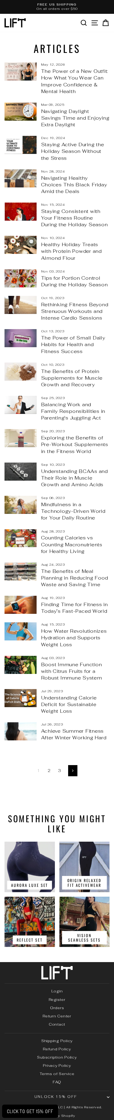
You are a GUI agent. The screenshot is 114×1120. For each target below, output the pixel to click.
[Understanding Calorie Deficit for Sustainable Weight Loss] (21, 698)
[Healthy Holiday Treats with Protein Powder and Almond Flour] (21, 245)
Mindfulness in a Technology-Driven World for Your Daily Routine (73, 511)
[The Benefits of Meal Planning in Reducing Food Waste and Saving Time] (21, 572)
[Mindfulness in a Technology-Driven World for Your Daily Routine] (21, 505)
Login (57, 991)
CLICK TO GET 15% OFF (30, 1111)
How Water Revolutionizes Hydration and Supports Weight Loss (74, 637)
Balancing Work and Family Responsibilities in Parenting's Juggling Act (73, 411)
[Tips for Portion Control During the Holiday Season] (21, 278)
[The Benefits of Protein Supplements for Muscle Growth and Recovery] (21, 372)
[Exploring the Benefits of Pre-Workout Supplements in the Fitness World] (21, 438)
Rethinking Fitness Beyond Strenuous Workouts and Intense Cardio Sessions (74, 311)
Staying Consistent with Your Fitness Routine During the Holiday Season (74, 218)
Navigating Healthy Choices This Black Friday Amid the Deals (74, 184)
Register (57, 999)
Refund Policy (57, 1049)
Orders (57, 1007)
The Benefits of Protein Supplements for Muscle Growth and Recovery (72, 378)
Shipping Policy (57, 1040)
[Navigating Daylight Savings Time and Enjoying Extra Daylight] (21, 112)
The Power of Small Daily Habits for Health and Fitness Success (73, 344)
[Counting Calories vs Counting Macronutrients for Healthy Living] (21, 538)
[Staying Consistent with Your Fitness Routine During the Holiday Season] (21, 212)
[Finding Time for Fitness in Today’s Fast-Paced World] (21, 605)
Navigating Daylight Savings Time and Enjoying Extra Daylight (75, 118)
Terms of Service (57, 1073)
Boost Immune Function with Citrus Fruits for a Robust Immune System (71, 671)
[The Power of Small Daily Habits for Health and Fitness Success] (21, 338)
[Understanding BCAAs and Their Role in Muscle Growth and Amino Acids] (21, 472)
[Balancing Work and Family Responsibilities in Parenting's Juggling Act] (21, 405)
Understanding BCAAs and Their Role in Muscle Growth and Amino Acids (74, 478)
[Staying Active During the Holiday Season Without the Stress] (21, 145)
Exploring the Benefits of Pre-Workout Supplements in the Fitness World (74, 444)
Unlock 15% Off (55, 1096)
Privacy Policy (57, 1065)
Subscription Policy (57, 1057)
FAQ (57, 1082)
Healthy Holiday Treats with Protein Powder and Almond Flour (71, 251)
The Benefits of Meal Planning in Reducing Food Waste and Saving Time (74, 578)
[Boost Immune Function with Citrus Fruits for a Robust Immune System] (21, 665)
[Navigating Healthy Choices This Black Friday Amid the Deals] (21, 178)
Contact (57, 1024)
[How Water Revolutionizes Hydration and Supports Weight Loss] (21, 631)
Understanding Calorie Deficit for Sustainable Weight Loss (69, 704)
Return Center (57, 1016)
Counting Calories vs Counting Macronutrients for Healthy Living (71, 544)
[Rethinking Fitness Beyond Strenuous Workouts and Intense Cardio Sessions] (21, 305)
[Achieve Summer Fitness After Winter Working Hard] (21, 731)
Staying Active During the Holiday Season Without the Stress (72, 151)
